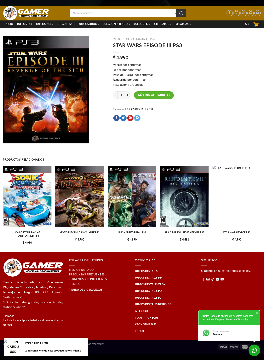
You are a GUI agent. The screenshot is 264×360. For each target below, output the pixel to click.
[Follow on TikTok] (243, 13)
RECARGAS (182, 24)
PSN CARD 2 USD (36, 343)
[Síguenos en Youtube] (257, 13)
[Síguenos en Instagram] (236, 13)
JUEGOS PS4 (43, 24)
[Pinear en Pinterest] (130, 118)
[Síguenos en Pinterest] (250, 13)
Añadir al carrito (154, 95)
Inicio (9, 24)
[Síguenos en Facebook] (230, 13)
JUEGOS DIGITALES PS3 (140, 39)
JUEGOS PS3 (24, 24)
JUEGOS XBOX (88, 24)
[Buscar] (181, 13)
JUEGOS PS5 (64, 24)
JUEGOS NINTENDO (115, 24)
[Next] (261, 208)
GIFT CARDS (161, 24)
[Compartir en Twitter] (123, 118)
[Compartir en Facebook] (116, 118)
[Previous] (3, 208)
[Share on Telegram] (137, 118)
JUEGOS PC (141, 24)
